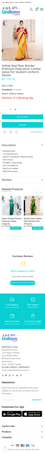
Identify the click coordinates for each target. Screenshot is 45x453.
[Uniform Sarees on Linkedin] (17, 375)
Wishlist (38, 131)
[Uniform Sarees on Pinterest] (21, 375)
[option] (12, 214)
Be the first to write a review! (22, 283)
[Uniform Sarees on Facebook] (3, 375)
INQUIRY (22, 125)
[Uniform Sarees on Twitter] (6, 375)
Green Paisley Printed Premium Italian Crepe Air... (11, 221)
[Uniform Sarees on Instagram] (10, 375)
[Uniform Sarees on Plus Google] (13, 375)
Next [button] (41, 193)
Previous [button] (36, 193)
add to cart (15, 228)
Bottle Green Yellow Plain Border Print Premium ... (33, 221)
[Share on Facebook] (4, 132)
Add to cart (22, 117)
